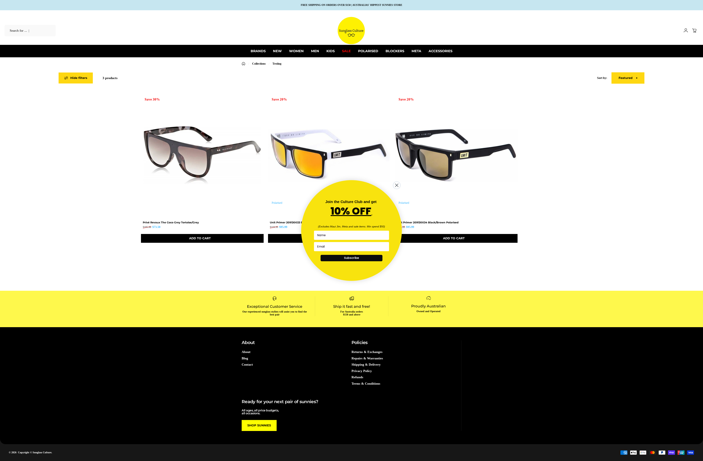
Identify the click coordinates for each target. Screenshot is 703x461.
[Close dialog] (396, 185)
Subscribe (351, 258)
